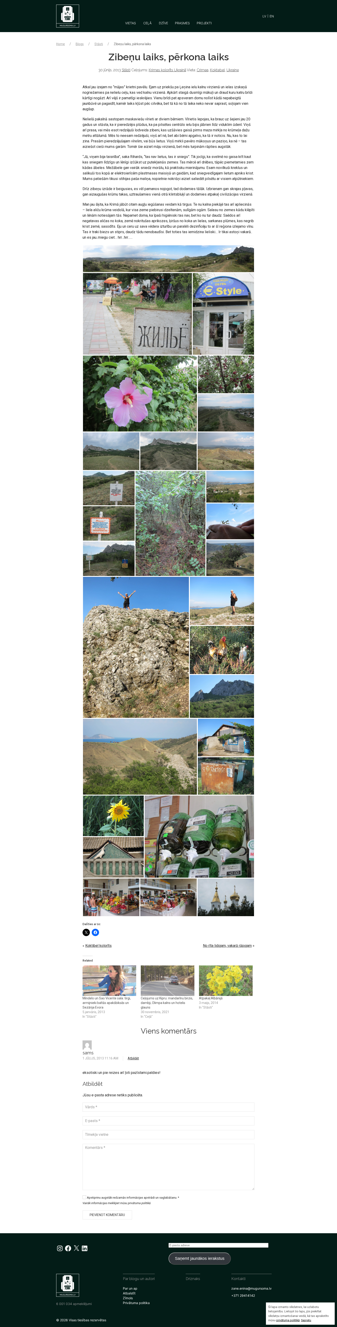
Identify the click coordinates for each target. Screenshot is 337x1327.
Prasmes (182, 23)
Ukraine (233, 70)
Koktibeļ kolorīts (98, 945)
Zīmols (128, 1298)
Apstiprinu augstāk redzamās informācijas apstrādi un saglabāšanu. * (132, 1197)
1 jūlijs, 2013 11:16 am (100, 1058)
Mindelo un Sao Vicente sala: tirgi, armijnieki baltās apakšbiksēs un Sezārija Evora (107, 1002)
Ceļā (147, 23)
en (272, 16)
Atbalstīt (129, 1293)
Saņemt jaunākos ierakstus (199, 1258)
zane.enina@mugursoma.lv (251, 1288)
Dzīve (163, 23)
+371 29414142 (243, 1295)
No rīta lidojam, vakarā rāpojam (227, 945)
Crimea (202, 70)
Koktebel (217, 70)
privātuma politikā (288, 1320)
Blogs (80, 44)
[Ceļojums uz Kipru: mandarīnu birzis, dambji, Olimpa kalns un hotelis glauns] (167, 980)
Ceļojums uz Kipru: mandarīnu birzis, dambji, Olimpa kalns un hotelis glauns (167, 1002)
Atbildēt (133, 1058)
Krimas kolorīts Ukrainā (167, 70)
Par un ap (130, 1288)
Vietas (130, 23)
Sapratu (306, 1320)
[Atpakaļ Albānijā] (226, 980)
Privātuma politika (136, 1303)
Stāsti (98, 44)
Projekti (204, 23)
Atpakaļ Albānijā (211, 998)
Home (60, 44)
